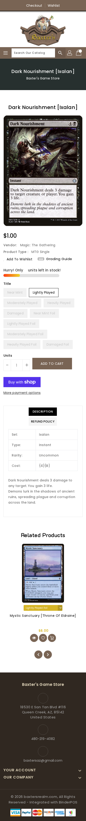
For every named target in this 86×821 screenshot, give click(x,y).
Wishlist (54, 5)
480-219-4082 (43, 738)
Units (7, 355)
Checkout (34, 5)
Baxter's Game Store (43, 78)
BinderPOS (68, 802)
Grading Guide (59, 259)
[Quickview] (34, 638)
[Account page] (70, 53)
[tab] (43, 411)
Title (7, 283)
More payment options (22, 392)
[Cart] (79, 53)
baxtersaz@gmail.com (43, 760)
